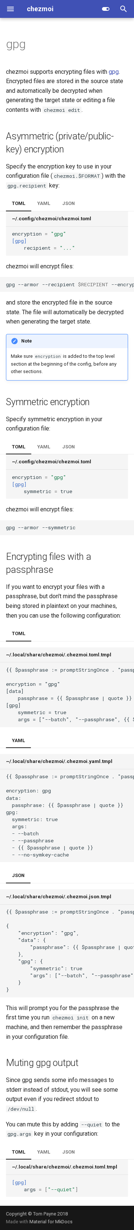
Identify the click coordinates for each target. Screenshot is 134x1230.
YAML (43, 203)
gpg (114, 71)
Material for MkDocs (51, 1221)
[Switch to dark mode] (105, 8)
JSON (68, 203)
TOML (18, 203)
